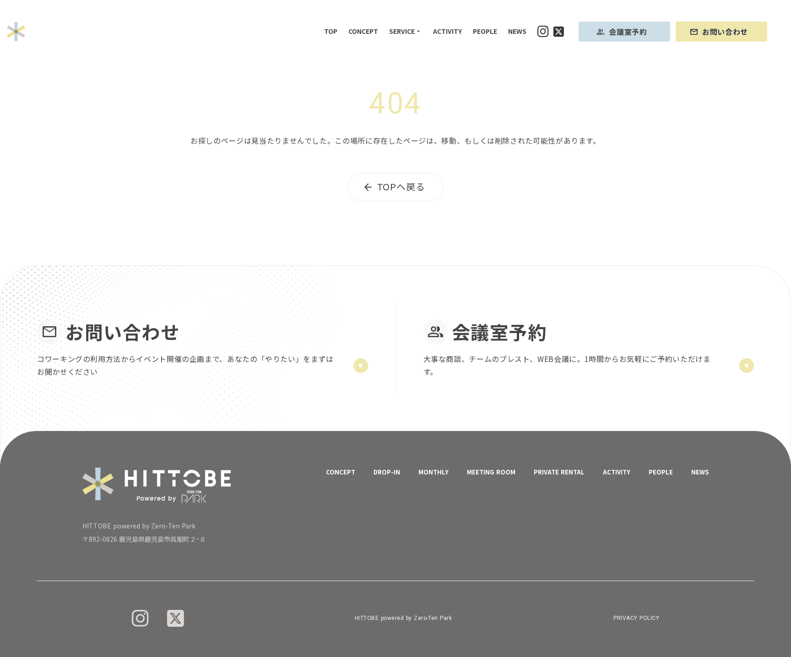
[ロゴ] (16, 31)
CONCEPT (363, 31)
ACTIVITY (447, 31)
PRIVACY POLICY (636, 618)
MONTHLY (433, 472)
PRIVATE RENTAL (559, 472)
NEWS (517, 31)
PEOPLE (485, 31)
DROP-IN (387, 472)
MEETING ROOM (491, 472)
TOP (330, 31)
